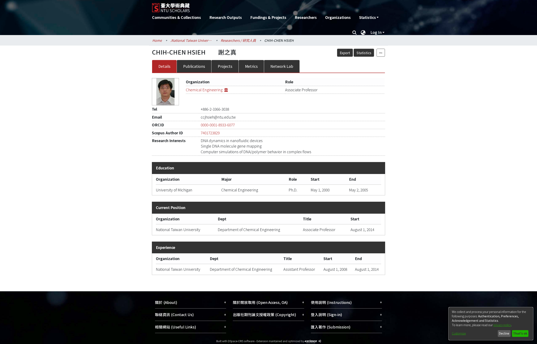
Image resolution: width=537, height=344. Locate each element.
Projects (225, 66)
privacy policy (502, 325)
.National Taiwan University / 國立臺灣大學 (191, 40)
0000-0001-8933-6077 (218, 124)
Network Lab (281, 66)
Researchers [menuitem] (306, 17)
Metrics (251, 66)
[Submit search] (354, 32)
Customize (459, 333)
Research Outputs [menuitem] (225, 17)
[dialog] (491, 323)
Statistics (363, 52)
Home (157, 40)
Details (164, 66)
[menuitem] (368, 17)
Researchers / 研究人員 (238, 40)
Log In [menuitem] (376, 32)
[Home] (246, 6)
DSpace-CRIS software (241, 341)
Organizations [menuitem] (338, 17)
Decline (504, 333)
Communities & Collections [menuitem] (176, 17)
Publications (194, 66)
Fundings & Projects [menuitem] (268, 17)
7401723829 (210, 132)
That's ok (520, 333)
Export (345, 52)
